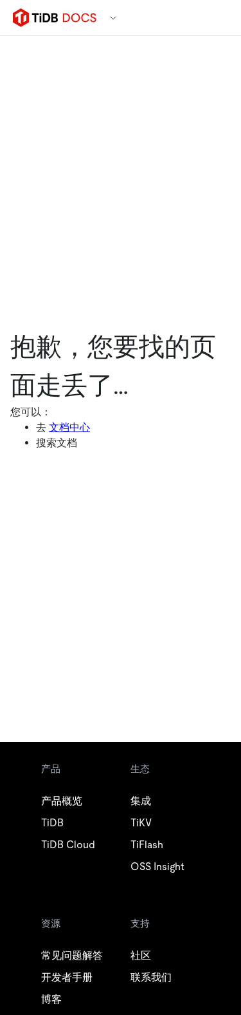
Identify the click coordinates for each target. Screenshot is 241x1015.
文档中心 (69, 427)
